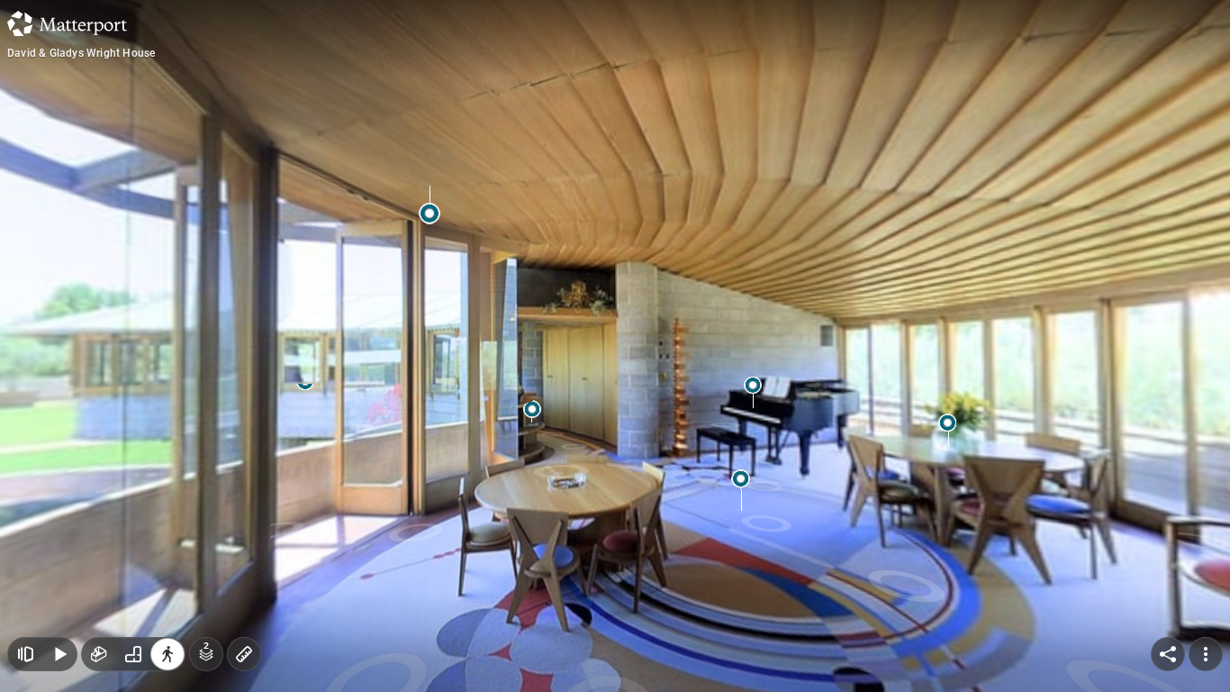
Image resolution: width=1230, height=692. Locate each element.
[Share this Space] (1168, 654)
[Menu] (1206, 654)
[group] (133, 654)
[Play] (59, 654)
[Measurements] (244, 654)
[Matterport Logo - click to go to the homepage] (67, 23)
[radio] (99, 654)
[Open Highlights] (25, 654)
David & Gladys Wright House (81, 53)
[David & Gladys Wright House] (615, 346)
